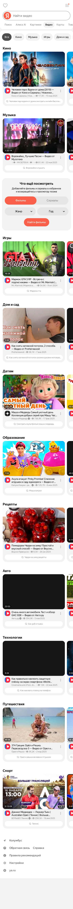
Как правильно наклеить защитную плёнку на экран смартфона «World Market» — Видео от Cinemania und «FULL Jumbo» (34, 680)
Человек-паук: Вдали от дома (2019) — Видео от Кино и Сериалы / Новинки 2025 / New (33, 91)
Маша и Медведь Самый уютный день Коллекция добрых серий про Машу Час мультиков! (33, 414)
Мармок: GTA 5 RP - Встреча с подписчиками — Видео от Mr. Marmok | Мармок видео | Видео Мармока (33, 281)
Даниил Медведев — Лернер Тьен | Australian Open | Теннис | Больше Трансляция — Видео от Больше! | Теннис (34, 814)
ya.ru (12, 870)
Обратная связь (19, 848)
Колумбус (15, 840)
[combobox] (40, 15)
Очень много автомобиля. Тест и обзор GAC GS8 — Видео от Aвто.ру (33, 614)
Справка (38, 848)
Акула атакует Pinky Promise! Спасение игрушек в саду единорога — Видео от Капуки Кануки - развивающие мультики (34, 480)
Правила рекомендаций (25, 855)
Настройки (16, 862)
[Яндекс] (7, 15)
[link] (34, 79)
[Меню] (67, 5)
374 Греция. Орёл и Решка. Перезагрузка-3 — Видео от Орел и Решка (31, 747)
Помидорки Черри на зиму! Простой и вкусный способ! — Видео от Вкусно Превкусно (32, 547)
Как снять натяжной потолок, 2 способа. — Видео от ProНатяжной (34, 347)
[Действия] (60, 91)
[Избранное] (5, 5)
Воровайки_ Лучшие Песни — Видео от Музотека (33, 158)
